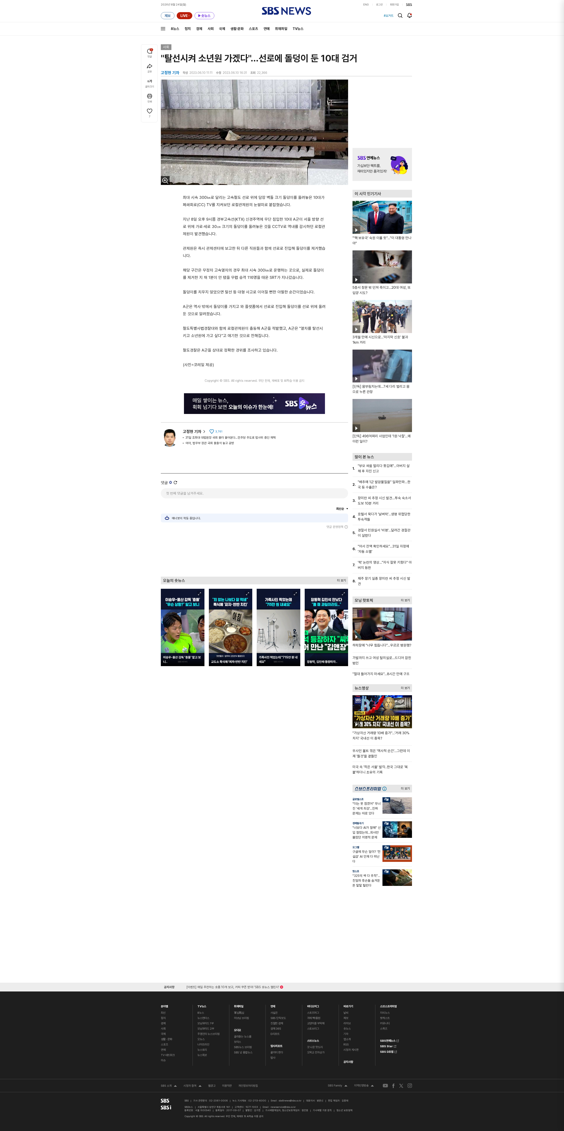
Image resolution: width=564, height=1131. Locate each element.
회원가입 (394, 4)
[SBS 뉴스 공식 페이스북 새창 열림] (393, 1085)
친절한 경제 (277, 1023)
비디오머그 (313, 1005)
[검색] (400, 15)
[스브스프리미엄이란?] (385, 788)
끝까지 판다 (277, 1052)
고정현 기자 (192, 431)
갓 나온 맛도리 (315, 1047)
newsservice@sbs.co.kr (283, 1107)
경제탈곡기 (358, 823)
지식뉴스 (385, 1012)
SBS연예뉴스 (387, 1040)
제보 (345, 1018)
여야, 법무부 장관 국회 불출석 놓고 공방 (210, 443)
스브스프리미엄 (388, 1005)
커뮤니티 (385, 1023)
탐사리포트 (276, 1045)
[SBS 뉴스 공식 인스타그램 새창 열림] (409, 1085)
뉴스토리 (202, 1049)
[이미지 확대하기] (165, 180)
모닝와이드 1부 (205, 1023)
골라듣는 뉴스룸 (242, 1036)
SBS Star (386, 1045)
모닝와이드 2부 (205, 1028)
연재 (273, 1005)
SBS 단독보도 (278, 1018)
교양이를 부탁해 (316, 1023)
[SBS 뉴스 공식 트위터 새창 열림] (401, 1085)
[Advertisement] (254, 553)
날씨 (345, 1012)
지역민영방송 (364, 1086)
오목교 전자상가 (316, 1052)
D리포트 (275, 1034)
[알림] (409, 15)
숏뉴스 (347, 1028)
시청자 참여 (193, 1086)
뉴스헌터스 (203, 1018)
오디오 (237, 1029)
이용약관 (227, 1085)
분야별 (164, 1005)
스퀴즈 (383, 1028)
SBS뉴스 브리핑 (243, 1047)
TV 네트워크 (168, 1055)
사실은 (274, 1012)
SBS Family (337, 1086)
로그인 (379, 4)
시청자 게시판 (350, 1049)
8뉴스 (175, 29)
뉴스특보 (202, 1055)
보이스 (237, 1041)
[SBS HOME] (409, 4)
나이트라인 (203, 1044)
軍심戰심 (239, 1012)
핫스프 (355, 871)
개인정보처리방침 (248, 1085)
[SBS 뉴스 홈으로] (286, 11)
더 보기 (340, 579)
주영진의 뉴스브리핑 (208, 1034)
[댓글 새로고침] (175, 482)
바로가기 (348, 1005)
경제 (199, 29)
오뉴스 (201, 1039)
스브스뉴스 (313, 1039)
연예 (266, 29)
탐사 (273, 1057)
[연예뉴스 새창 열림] (382, 164)
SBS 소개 (169, 1086)
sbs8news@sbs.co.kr (290, 1100)
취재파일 (281, 29)
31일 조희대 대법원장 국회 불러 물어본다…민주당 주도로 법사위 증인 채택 (231, 437)
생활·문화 (237, 29)
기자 (345, 1034)
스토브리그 (313, 1028)
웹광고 (211, 1085)
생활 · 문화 (166, 1039)
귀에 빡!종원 (313, 1018)
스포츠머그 (313, 1012)
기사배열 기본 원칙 (322, 1110)
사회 (211, 29)
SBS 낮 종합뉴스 (243, 1052)
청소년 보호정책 (344, 1110)
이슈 (163, 1060)
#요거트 (388, 15)
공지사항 (348, 1062)
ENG (366, 4)
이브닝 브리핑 (241, 1018)
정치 (188, 29)
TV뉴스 (298, 29)
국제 (222, 29)
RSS (346, 1044)
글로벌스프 (358, 799)
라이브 (347, 1023)
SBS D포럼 (386, 1051)
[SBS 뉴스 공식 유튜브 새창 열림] (385, 1085)
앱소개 (347, 1039)
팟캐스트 (385, 1018)
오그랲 (355, 847)
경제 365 (276, 1028)
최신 (163, 1012)
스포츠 (253, 29)
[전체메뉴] (163, 28)
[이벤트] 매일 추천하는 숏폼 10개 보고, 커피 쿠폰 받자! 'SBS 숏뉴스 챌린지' (232, 986)
